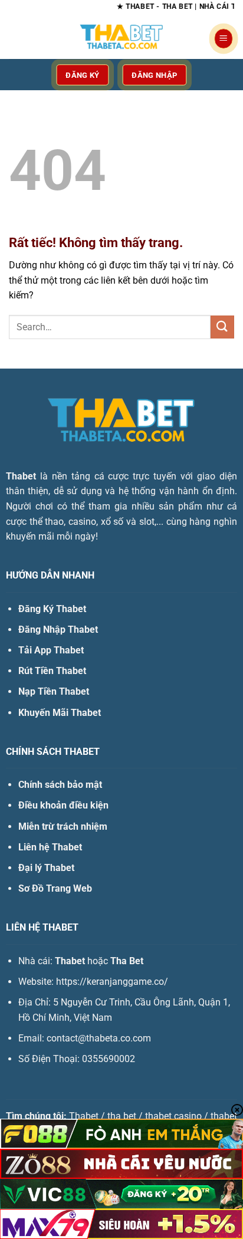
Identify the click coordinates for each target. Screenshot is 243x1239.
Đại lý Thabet (46, 867)
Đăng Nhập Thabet (58, 629)
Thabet (21, 476)
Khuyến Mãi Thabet (59, 712)
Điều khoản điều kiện (63, 805)
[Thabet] (121, 38)
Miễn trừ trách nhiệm (62, 826)
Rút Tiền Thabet (52, 670)
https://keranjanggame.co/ (112, 981)
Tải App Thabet (51, 650)
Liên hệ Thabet (50, 847)
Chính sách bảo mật (60, 784)
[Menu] (223, 38)
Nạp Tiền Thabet (53, 691)
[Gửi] (222, 326)
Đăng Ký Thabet (52, 608)
